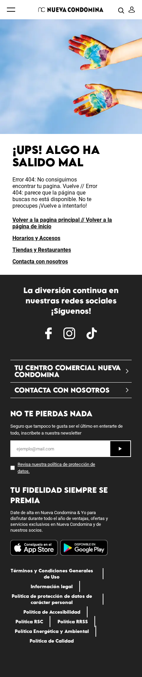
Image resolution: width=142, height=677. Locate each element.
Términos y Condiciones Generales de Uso (52, 574)
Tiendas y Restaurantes (41, 250)
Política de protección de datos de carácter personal (52, 599)
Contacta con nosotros (40, 261)
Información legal (52, 586)
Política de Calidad (52, 641)
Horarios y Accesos (36, 238)
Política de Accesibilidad (51, 612)
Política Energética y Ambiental (52, 631)
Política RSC (29, 621)
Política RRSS (73, 621)
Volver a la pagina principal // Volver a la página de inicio (62, 223)
